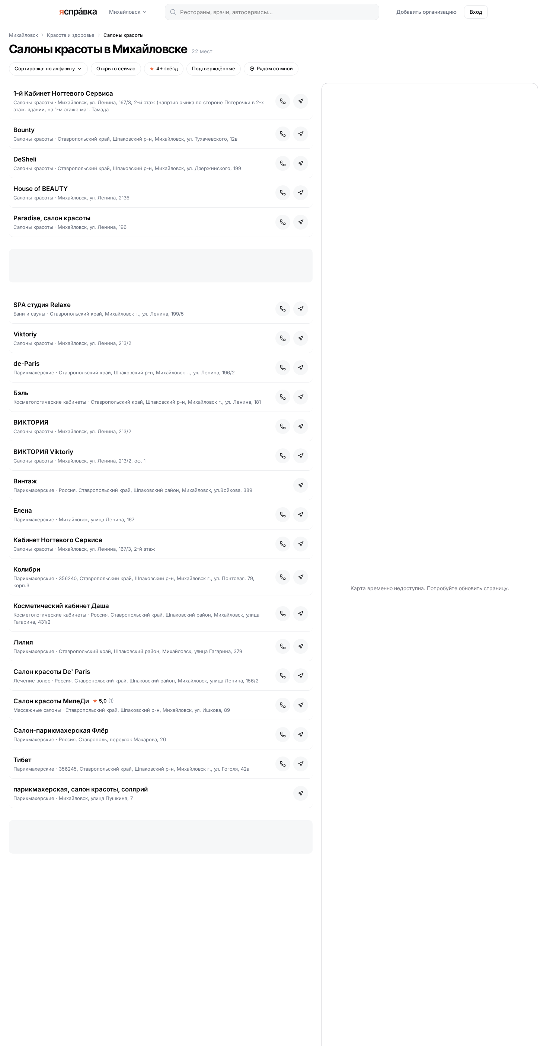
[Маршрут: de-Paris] (300, 367)
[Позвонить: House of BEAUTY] (282, 192)
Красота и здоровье (71, 35)
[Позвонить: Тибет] (282, 763)
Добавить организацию (426, 12)
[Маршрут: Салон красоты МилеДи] (300, 705)
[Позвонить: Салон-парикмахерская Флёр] (282, 734)
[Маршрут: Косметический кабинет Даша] (300, 613)
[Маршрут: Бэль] (300, 397)
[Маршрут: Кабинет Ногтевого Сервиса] (300, 544)
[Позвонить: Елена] (282, 514)
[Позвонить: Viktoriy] (282, 338)
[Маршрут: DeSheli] (300, 163)
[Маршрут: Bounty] (300, 134)
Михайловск (125, 12)
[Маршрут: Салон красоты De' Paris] (300, 675)
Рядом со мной (275, 68)
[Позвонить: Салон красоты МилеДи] (282, 705)
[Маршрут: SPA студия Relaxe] (300, 308)
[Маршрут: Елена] (300, 514)
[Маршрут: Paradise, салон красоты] (300, 222)
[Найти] (173, 12)
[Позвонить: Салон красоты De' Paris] (282, 675)
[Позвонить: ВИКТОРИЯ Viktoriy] (282, 455)
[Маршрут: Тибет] (300, 763)
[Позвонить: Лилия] (282, 646)
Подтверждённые (213, 68)
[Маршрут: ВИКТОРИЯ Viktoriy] (300, 455)
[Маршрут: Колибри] (300, 577)
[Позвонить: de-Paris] (282, 367)
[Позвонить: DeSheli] (282, 163)
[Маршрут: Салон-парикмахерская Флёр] (300, 734)
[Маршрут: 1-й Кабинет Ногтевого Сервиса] (300, 101)
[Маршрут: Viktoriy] (300, 338)
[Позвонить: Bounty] (282, 134)
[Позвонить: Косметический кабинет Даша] (282, 613)
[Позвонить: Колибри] (282, 577)
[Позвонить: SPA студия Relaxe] (282, 308)
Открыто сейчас (115, 68)
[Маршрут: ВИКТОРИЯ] (300, 426)
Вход (476, 12)
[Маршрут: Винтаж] (300, 485)
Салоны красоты (123, 35)
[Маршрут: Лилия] (300, 646)
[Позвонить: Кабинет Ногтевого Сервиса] (282, 544)
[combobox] (272, 12)
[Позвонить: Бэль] (282, 397)
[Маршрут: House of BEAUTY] (300, 192)
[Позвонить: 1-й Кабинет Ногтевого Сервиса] (282, 101)
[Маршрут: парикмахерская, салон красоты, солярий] (300, 793)
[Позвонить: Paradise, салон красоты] (282, 222)
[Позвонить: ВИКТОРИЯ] (282, 426)
